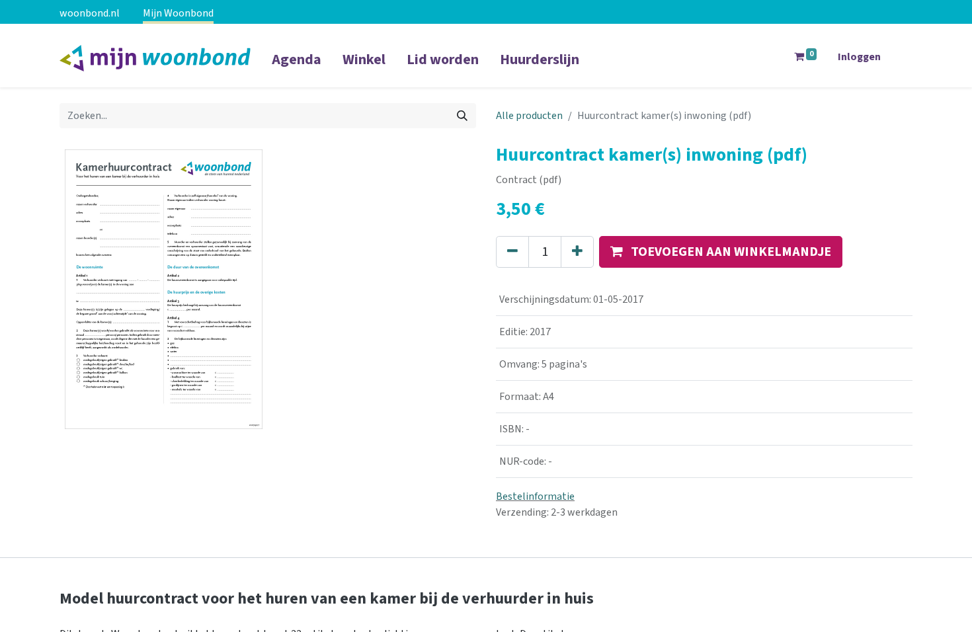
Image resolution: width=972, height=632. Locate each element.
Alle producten (529, 115)
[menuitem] (296, 68)
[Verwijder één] (512, 252)
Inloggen (859, 57)
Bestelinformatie (535, 496)
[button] (720, 252)
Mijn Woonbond (178, 13)
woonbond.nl (90, 13)
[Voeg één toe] (577, 252)
